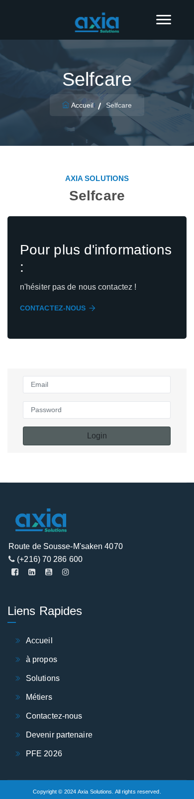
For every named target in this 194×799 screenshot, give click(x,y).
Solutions (43, 678)
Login (97, 435)
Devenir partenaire (59, 735)
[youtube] (48, 572)
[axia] (97, 23)
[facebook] (14, 572)
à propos (41, 659)
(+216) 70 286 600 (49, 559)
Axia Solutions (95, 792)
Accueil (82, 105)
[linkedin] (31, 572)
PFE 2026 (44, 753)
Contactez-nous (53, 308)
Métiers (39, 697)
